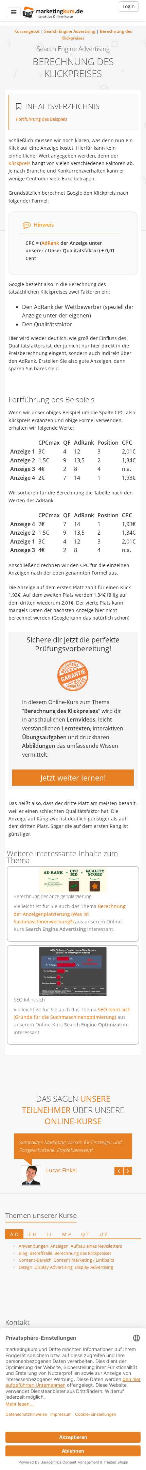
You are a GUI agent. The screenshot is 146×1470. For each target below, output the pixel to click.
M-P (66, 1234)
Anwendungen (33, 1246)
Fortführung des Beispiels (41, 119)
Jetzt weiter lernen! (73, 777)
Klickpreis (19, 163)
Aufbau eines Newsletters (96, 1246)
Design (25, 1267)
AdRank (50, 243)
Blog (23, 1253)
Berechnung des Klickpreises (82, 1253)
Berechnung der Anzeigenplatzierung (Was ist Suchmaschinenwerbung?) (70, 914)
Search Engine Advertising (69, 31)
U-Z (103, 1234)
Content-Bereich (35, 1260)
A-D (14, 1234)
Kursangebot (27, 31)
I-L (49, 1234)
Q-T (85, 1234)
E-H (32, 1234)
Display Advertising (53, 1267)
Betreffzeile (41, 1253)
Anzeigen (59, 1246)
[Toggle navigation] (14, 12)
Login (129, 6)
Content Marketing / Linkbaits (84, 1260)
